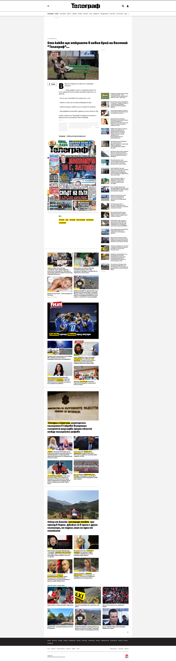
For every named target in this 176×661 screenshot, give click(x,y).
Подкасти (96, 13)
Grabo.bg (120, 640)
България (63, 13)
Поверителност (113, 648)
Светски (112, 13)
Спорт (57, 13)
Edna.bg (125, 640)
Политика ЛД (120, 648)
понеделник (62, 222)
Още (125, 13)
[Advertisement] (73, 236)
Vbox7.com (54, 640)
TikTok (78, 648)
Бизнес (85, 13)
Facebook (73, 648)
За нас (48, 648)
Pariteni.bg (84, 640)
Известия (127, 648)
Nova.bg (78, 640)
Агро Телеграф (80, 219)
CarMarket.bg (91, 640)
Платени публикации (61, 648)
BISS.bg (98, 640)
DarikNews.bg (72, 640)
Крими (80, 13)
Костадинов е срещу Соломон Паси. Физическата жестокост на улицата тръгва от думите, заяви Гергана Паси (58, 578)
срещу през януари (70, 334)
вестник (61, 219)
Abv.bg (49, 640)
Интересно (119, 13)
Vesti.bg (65, 640)
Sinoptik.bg (50, 643)
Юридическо (105, 13)
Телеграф (72, 219)
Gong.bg (60, 640)
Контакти (68, 648)
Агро (90, 13)
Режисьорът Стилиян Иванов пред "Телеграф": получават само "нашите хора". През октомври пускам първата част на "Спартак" (59, 553)
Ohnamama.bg (113, 640)
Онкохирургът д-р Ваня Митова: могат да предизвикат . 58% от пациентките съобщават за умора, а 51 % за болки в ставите (59, 380)
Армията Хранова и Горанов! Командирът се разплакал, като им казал (85, 383)
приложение (89, 219)
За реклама (53, 648)
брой (67, 219)
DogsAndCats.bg (105, 640)
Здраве (74, 13)
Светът (69, 13)
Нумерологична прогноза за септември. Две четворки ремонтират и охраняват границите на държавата (59, 358)
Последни (50, 13)
